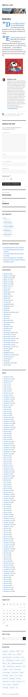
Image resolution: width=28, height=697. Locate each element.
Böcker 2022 (7, 286)
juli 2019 (6, 480)
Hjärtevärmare (8, 222)
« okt (6, 625)
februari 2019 (7, 490)
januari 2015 (7, 589)
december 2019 (8, 470)
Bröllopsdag (7, 230)
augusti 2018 (7, 502)
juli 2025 (6, 383)
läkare (4, 663)
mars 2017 (6, 536)
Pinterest (6, 330)
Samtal (6, 350)
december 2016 (8, 543)
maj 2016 (6, 557)
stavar (20, 675)
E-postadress (6, 161)
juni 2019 (6, 482)
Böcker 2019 (7, 284)
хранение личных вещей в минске (14, 260)
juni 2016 (6, 555)
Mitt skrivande (8, 322)
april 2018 (6, 510)
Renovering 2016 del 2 (10, 338)
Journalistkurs (8, 304)
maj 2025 (6, 387)
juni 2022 (6, 457)
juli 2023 (6, 431)
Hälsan (6, 294)
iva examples (7, 249)
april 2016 (6, 559)
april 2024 (6, 413)
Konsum (17, 660)
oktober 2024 (7, 401)
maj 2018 (6, 508)
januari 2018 (7, 516)
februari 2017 (7, 538)
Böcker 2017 (7, 280)
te (23, 681)
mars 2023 (7, 439)
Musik (5, 324)
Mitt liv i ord (7, 5)
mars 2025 (7, 391)
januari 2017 (7, 540)
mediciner (18, 666)
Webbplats (5, 168)
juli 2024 (6, 407)
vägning (12, 687)
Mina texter (7, 320)
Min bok (6, 316)
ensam (5, 654)
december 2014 (8, 591)
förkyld (19, 654)
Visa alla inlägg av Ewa (12, 108)
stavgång (12, 678)
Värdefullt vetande (9, 363)
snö (16, 675)
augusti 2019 (7, 478)
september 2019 (8, 476)
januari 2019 (7, 492)
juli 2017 (6, 528)
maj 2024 (6, 411)
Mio (24, 666)
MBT (4, 666)
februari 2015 (7, 587)
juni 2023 (6, 433)
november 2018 (8, 496)
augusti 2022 (7, 453)
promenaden (6, 672)
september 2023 (8, 427)
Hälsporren (7, 296)
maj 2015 (6, 581)
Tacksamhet (7, 356)
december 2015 (8, 567)
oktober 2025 (7, 376)
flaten (10, 654)
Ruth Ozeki (17, 115)
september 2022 (8, 451)
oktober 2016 (7, 547)
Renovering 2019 (8, 344)
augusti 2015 (7, 575)
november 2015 (8, 569)
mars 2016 (6, 561)
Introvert (6, 302)
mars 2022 (7, 464)
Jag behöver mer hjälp (16, 257)
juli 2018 (6, 504)
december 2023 (8, 421)
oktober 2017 (7, 522)
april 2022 (6, 462)
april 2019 (6, 486)
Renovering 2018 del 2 (10, 342)
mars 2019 (6, 488)
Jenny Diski (11, 115)
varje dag (5, 687)
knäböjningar (10, 660)
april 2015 (6, 583)
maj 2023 (6, 435)
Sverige (13, 681)
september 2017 (8, 524)
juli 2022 (6, 455)
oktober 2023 (7, 425)
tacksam (19, 681)
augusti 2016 (7, 551)
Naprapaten (7, 326)
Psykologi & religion (9, 332)
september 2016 (8, 549)
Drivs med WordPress (14, 694)
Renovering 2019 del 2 (10, 346)
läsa (9, 663)
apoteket (5, 651)
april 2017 (6, 534)
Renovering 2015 (8, 334)
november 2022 (8, 447)
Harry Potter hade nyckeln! (16, 247)
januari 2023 (7, 443)
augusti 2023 (7, 429)
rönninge (5, 675)
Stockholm (6, 681)
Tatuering (6, 358)
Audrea (6, 257)
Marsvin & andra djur (10, 312)
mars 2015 (6, 585)
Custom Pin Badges (9, 253)
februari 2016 (7, 563)
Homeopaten (7, 300)
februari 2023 (7, 441)
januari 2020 (7, 468)
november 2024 (8, 399)
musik (11, 669)
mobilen (5, 669)
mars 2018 (6, 512)
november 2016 (8, 545)
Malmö (6, 310)
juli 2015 (6, 577)
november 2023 (8, 423)
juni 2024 (6, 409)
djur (22, 651)
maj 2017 (6, 532)
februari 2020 (7, 466)
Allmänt (6, 273)
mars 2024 (7, 415)
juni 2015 (6, 579)
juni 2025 (6, 385)
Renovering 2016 (8, 336)
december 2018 (8, 494)
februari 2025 (7, 393)
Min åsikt (6, 314)
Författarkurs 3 (8, 292)
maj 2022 (6, 459)
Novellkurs (7, 328)
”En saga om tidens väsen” (17, 37)
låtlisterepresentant (17, 663)
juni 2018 (6, 506)
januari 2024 (7, 419)
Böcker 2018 (20, 114)
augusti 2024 (7, 405)
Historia (6, 298)
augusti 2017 (7, 526)
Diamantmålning (8, 226)
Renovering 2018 (8, 340)
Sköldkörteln (7, 352)
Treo (4, 684)
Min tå (5, 318)
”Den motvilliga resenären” (18, 23)
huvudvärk (16, 657)
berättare (12, 651)
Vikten (5, 365)
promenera (15, 672)
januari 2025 (7, 395)
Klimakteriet (7, 306)
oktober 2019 (7, 474)
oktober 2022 (7, 449)
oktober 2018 (7, 498)
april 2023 (6, 437)
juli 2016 (6, 553)
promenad (17, 669)
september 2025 (8, 379)
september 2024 (8, 403)
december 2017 (8, 518)
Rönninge (6, 348)
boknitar (4, 115)
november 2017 (8, 520)
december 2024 (8, 397)
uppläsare (15, 684)
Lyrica (23, 660)
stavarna (5, 678)
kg (3, 660)
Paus (5, 218)
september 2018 (8, 500)
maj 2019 (6, 484)
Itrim (22, 657)
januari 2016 (7, 565)
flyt (7, 115)
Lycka (5, 308)
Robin (21, 672)
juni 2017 (6, 530)
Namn (4, 154)
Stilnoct (18, 678)
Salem (11, 675)
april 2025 (6, 389)
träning (9, 684)
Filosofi (6, 290)
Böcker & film (7, 278)
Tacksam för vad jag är (10, 354)
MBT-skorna (10, 666)
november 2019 (8, 472)
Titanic (6, 361)
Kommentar (6, 132)
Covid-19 (6, 288)
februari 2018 (7, 514)
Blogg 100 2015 (8, 275)
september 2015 (8, 573)
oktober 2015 (7, 571)
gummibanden (7, 657)
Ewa (5, 114)
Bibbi (18, 651)
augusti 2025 (7, 381)
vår (17, 687)
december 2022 (8, 445)
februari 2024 (7, 417)
